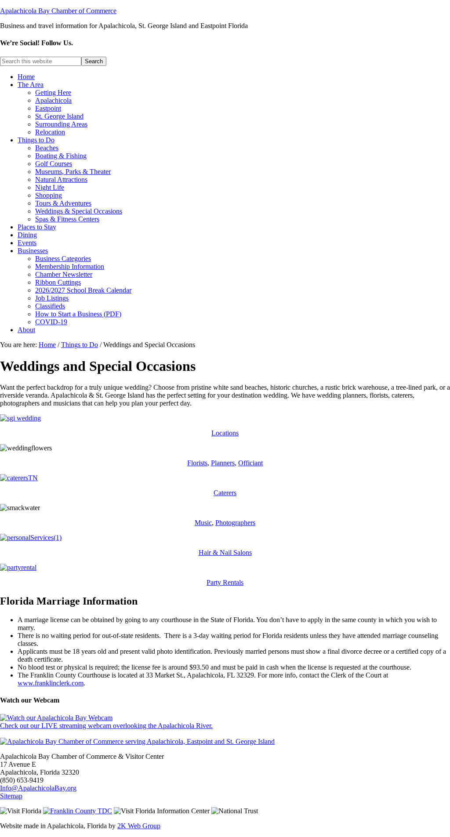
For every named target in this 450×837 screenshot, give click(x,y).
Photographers (235, 522)
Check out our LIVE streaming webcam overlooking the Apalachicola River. (106, 725)
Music (203, 522)
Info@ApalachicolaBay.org (38, 788)
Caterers (225, 492)
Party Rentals (225, 582)
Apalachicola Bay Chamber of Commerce (58, 10)
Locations (225, 433)
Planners (223, 463)
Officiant (250, 463)
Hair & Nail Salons (225, 552)
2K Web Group (138, 826)
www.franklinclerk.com (50, 683)
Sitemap (11, 796)
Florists (197, 463)
